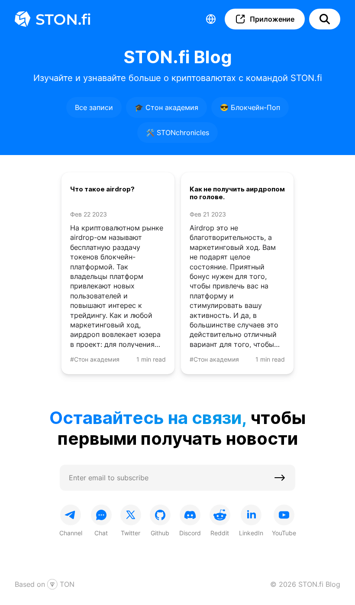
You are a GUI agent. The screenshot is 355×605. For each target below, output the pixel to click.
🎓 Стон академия (166, 107)
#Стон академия (94, 359)
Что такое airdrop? (102, 189)
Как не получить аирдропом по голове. (237, 193)
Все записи (94, 107)
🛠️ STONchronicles (177, 132)
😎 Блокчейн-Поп (250, 107)
